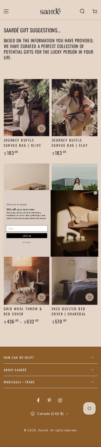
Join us (27, 235)
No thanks (27, 242)
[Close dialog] (95, 193)
